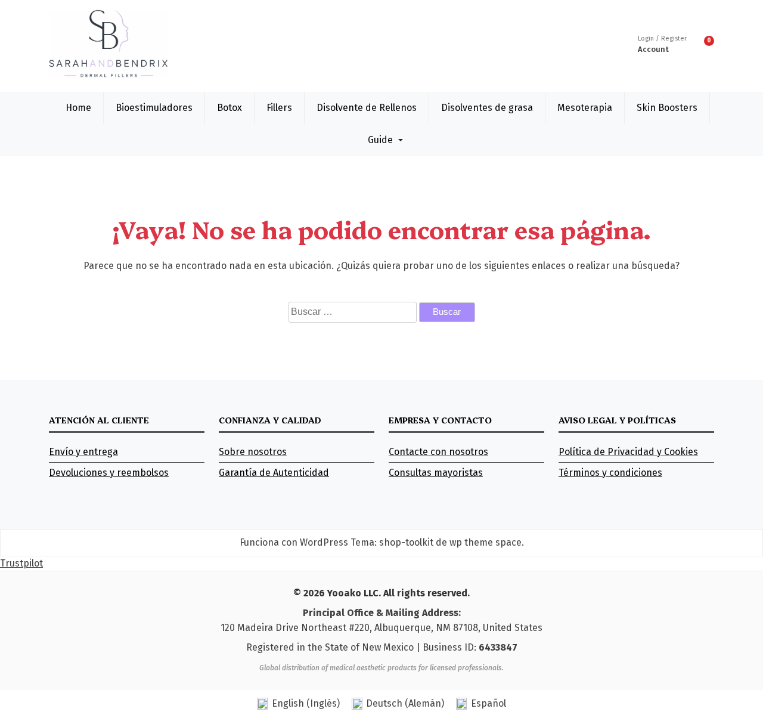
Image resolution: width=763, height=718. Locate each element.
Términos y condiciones (610, 472)
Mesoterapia (584, 107)
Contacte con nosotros (438, 451)
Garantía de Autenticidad (274, 472)
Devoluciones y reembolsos (109, 472)
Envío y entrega (83, 451)
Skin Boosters (667, 107)
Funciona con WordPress (294, 542)
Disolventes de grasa (487, 107)
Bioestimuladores (154, 107)
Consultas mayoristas (436, 472)
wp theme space (485, 542)
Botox (229, 107)
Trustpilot (21, 563)
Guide (380, 140)
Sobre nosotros (253, 451)
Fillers (279, 107)
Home (78, 107)
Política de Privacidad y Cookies (628, 451)
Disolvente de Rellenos (367, 107)
